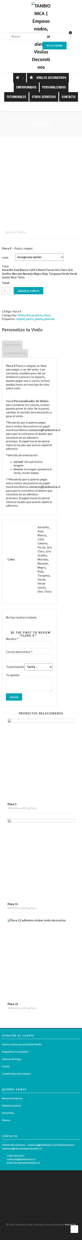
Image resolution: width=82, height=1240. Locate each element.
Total (5, 283)
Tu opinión (13, 675)
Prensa (6, 1120)
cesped (20, 319)
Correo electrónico (19, 652)
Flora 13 (13, 904)
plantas (49, 319)
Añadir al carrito (28, 290)
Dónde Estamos (11, 1105)
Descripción (12, 345)
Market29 (70, 1224)
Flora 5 (12, 804)
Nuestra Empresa (12, 1098)
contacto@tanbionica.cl (21, 1159)
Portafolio (8, 1113)
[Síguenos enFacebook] (38, 106)
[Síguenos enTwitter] (32, 106)
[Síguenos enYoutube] (50, 106)
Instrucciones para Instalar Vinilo (21, 1044)
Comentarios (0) (15, 354)
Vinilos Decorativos (30, 315)
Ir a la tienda (55, 45)
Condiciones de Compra (16, 1073)
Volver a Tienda (15, 232)
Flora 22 (13, 1004)
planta (39, 319)
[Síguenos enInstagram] (44, 106)
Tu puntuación (15, 667)
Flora (47, 315)
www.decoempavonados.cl (23, 1162)
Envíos (6, 1066)
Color (5, 257)
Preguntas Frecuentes (15, 1051)
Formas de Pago (11, 1059)
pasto (30, 319)
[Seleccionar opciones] (68, 786)
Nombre (12, 639)
